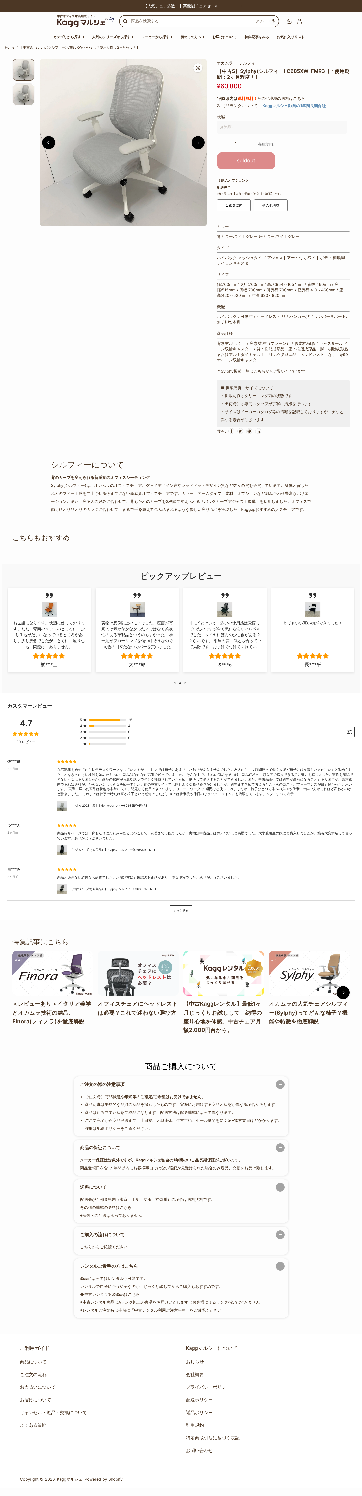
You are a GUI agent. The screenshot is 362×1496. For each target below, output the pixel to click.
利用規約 (195, 1425)
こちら (299, 98)
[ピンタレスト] (249, 431)
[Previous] (120, 6)
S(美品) (226, 127)
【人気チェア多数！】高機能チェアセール (181, 5)
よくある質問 (33, 1425)
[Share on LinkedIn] (258, 431)
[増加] (248, 144)
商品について (33, 1361)
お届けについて (35, 1399)
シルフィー (249, 62)
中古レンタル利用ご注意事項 (160, 1310)
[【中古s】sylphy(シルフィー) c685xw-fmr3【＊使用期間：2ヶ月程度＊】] (197, 67)
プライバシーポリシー (208, 1387)
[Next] (241, 6)
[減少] (223, 144)
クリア (261, 21)
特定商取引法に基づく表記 (213, 1437)
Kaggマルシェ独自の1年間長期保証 (294, 105)
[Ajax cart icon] (289, 21)
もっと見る (181, 910)
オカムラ (225, 62)
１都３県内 (233, 205)
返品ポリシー (199, 1412)
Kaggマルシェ (69, 1479)
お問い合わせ (199, 1450)
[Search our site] (125, 21)
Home (9, 47)
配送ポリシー (109, 1128)
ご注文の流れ (33, 1374)
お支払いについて (38, 1387)
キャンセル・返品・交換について (53, 1412)
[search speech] (273, 21)
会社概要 (195, 1374)
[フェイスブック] (231, 431)
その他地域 (270, 205)
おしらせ (195, 1361)
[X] (240, 431)
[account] (299, 21)
